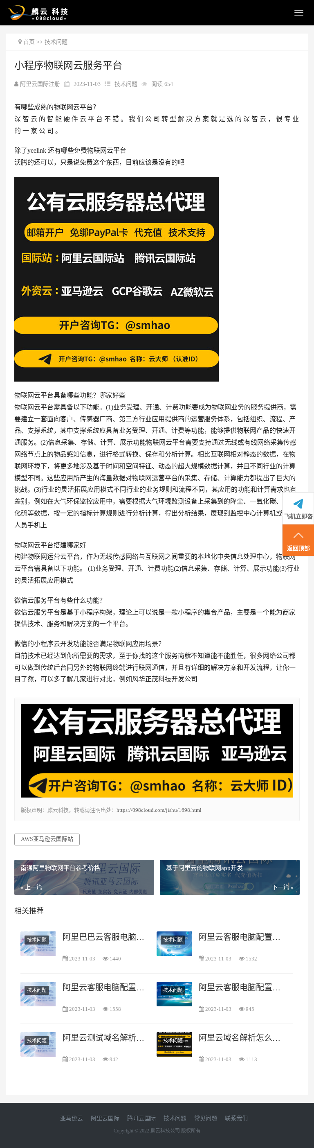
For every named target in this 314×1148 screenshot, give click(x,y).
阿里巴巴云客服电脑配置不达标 (105, 937)
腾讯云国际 (141, 1118)
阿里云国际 (105, 1118)
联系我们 (236, 1118)
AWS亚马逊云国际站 (47, 839)
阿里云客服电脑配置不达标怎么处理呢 (105, 987)
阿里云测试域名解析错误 (105, 1037)
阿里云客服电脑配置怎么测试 (241, 937)
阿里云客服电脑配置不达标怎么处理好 (241, 987)
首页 (29, 42)
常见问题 (205, 1118)
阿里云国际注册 (41, 84)
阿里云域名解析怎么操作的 (241, 1037)
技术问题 (56, 42)
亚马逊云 (71, 1118)
